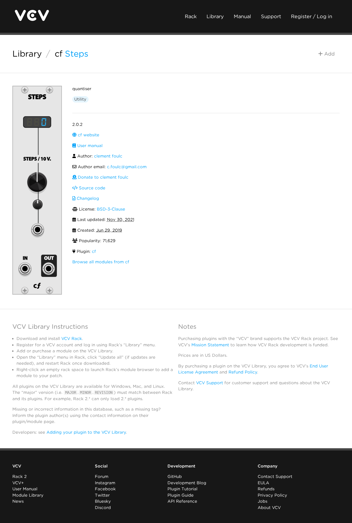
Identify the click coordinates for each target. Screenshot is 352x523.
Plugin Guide (180, 495)
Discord (103, 507)
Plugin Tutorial (182, 488)
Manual (242, 16)
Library (215, 16)
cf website (87, 134)
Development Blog (186, 482)
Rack (191, 16)
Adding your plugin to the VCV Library (86, 432)
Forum (101, 476)
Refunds (266, 488)
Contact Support (275, 476)
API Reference (182, 501)
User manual (89, 145)
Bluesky (103, 501)
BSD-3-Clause (111, 209)
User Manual (24, 488)
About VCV (269, 507)
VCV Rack (71, 338)
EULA (263, 482)
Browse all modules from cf (100, 261)
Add (329, 54)
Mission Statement (210, 344)
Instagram (105, 482)
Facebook (105, 488)
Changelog (87, 198)
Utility (80, 99)
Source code (91, 188)
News (18, 501)
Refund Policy (243, 372)
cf (58, 54)
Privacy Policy (272, 495)
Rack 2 (19, 476)
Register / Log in (311, 16)
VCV (16, 466)
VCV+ (18, 482)
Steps (76, 54)
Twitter (102, 495)
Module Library (27, 495)
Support (271, 16)
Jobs (262, 501)
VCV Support (209, 382)
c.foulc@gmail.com (127, 166)
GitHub (174, 476)
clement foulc (108, 156)
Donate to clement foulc (102, 177)
